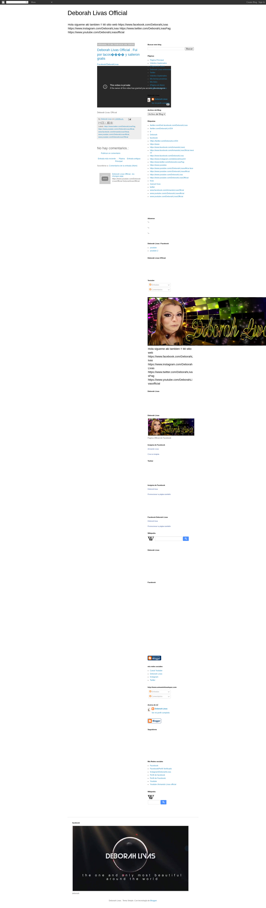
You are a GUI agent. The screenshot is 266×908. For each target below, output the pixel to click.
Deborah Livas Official (97, 13)
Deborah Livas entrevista (160, 69)
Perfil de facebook (157, 775)
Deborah (153, 135)
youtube (153, 248)
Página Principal (120, 160)
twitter (152, 187)
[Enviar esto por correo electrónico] (99, 122)
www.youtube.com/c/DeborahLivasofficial (113, 134)
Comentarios (156, 290)
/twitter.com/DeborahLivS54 (161, 128)
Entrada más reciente (107, 159)
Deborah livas (153, 489)
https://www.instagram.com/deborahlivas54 (168, 159)
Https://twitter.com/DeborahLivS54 (164, 141)
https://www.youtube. (158, 165)
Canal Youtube (156, 671)
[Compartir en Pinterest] (111, 122)
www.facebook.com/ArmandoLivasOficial (113, 132)
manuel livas (155, 184)
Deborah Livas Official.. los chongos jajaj (123, 175)
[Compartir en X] (105, 122)
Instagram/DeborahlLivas (160, 772)
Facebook (154, 766)
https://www (154, 144)
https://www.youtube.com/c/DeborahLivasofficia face (171, 168)
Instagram (154, 677)
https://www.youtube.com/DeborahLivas (166, 175)
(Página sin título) (157, 66)
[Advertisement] (98, 65)
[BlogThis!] (102, 122)
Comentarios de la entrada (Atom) (123, 166)
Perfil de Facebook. (158, 778)
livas (152, 181)
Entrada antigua (133, 159)
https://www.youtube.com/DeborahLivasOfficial (169, 178)
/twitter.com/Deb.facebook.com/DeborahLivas (169, 125)
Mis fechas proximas (158, 79)
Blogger (153, 901)
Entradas (155, 285)
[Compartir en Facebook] (108, 122)
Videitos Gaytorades (158, 63)
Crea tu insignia (153, 454)
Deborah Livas (161, 99)
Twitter (152, 72)
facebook (154, 138)
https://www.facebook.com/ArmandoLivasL (167, 147)
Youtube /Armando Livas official (163, 784)
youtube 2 (154, 251)
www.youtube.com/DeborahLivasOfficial (113, 137)
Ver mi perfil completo (161, 103)
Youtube (153, 781)
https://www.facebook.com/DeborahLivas (167, 156)
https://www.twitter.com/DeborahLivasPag (119, 126)
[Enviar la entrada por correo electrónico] (129, 119)
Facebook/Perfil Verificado (161, 769)
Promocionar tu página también (159, 494)
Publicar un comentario (110, 153)
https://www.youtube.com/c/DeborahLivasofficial (116, 129)
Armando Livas (153, 449)
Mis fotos (153, 82)
